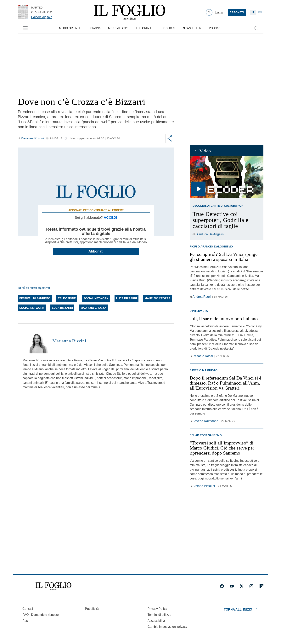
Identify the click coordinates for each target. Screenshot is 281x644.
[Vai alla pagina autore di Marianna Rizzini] (35, 340)
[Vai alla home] (129, 12)
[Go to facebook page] (222, 586)
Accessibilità (156, 620)
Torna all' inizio (238, 609)
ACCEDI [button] (110, 217)
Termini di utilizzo (159, 614)
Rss (25, 620)
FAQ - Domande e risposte (40, 614)
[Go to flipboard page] (261, 586)
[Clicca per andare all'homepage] (53, 586)
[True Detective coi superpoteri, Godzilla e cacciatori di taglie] (226, 177)
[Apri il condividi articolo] (169, 138)
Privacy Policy (157, 608)
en (260, 12)
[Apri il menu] (25, 28)
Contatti (27, 608)
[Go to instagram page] (251, 586)
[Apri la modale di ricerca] (256, 28)
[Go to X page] (242, 586)
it (253, 12)
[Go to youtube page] (232, 586)
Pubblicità (92, 608)
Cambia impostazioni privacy (167, 626)
